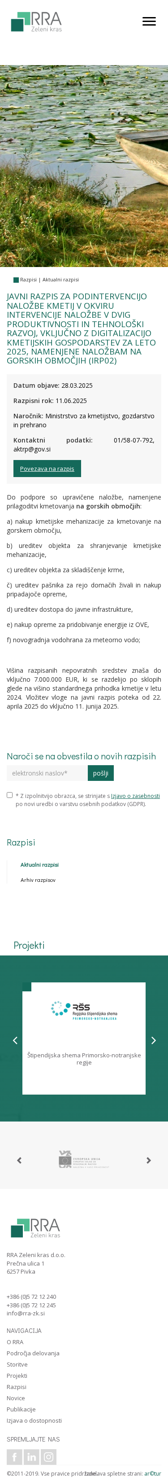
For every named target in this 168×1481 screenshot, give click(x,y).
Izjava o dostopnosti (34, 1420)
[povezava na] (84, 1159)
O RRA (15, 1342)
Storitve (17, 1364)
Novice (16, 1398)
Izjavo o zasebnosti (135, 796)
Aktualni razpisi (61, 279)
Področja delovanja (33, 1353)
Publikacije (21, 1409)
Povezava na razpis (47, 468)
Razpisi (28, 279)
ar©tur (152, 1473)
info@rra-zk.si (26, 1313)
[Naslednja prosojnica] (154, 1040)
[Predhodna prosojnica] (15, 1040)
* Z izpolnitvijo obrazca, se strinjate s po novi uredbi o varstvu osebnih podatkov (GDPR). (88, 799)
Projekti (17, 1375)
